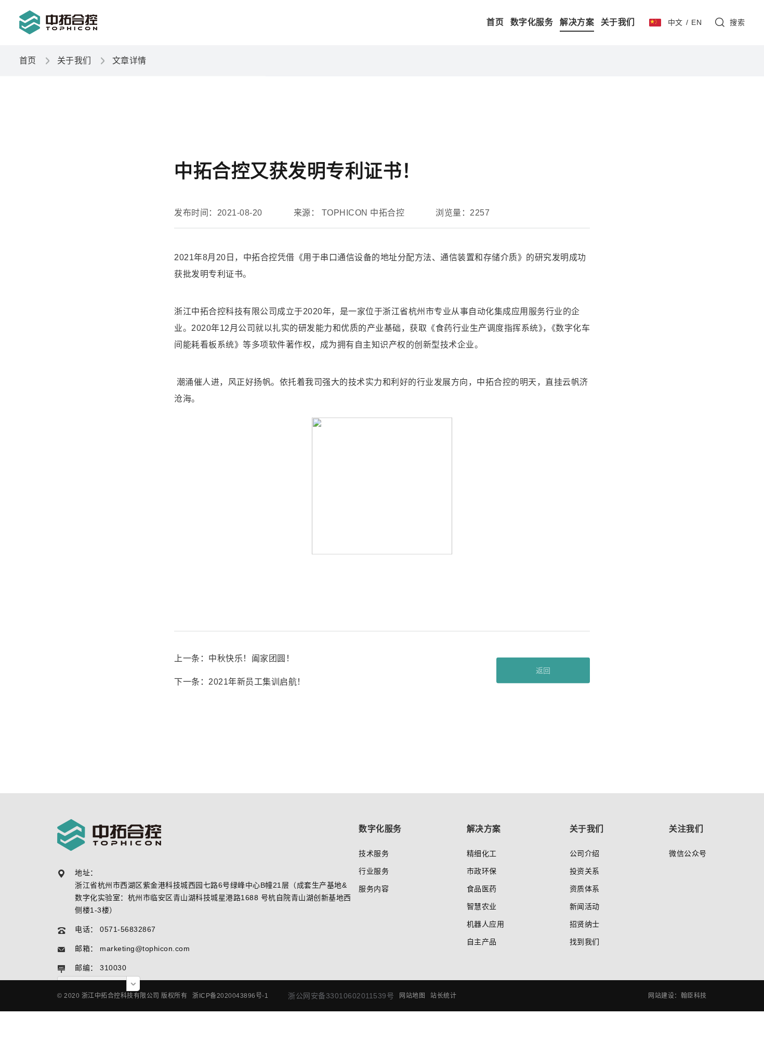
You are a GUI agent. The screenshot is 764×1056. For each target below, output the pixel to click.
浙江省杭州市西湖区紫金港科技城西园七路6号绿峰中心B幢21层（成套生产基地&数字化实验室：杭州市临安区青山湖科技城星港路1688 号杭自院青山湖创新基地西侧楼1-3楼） (213, 897)
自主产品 (482, 941)
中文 (675, 22)
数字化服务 (532, 22)
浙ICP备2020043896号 (227, 995)
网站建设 (661, 995)
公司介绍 (585, 853)
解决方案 (577, 22)
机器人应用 (486, 924)
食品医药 (482, 888)
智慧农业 (482, 906)
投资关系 (585, 871)
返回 (543, 670)
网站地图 (412, 995)
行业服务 (374, 871)
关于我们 (618, 22)
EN (696, 22)
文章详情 (129, 60)
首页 (495, 22)
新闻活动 (585, 906)
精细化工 (482, 853)
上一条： (234, 657)
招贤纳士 (585, 924)
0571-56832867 (128, 929)
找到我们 (585, 941)
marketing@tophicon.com (145, 948)
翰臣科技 (694, 995)
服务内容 (374, 888)
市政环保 (482, 871)
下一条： (240, 681)
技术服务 (374, 853)
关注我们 (686, 829)
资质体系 (585, 888)
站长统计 (443, 995)
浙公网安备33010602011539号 (341, 996)
